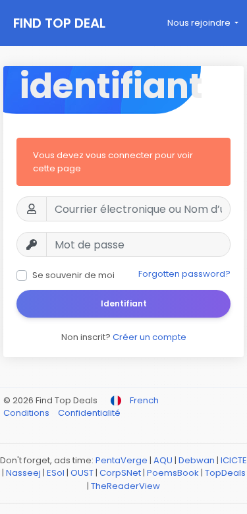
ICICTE (234, 460)
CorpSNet (120, 473)
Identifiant (124, 303)
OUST (82, 473)
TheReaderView (125, 486)
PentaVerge (122, 460)
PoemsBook (173, 473)
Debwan (196, 460)
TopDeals (225, 473)
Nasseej (23, 473)
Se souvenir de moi (73, 275)
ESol (56, 473)
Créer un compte (149, 337)
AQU (163, 460)
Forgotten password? (184, 274)
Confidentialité (89, 413)
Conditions (27, 413)
